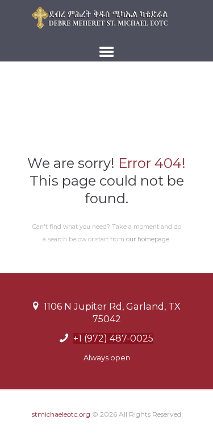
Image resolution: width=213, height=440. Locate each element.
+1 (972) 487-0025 (113, 338)
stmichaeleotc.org (61, 414)
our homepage (147, 239)
